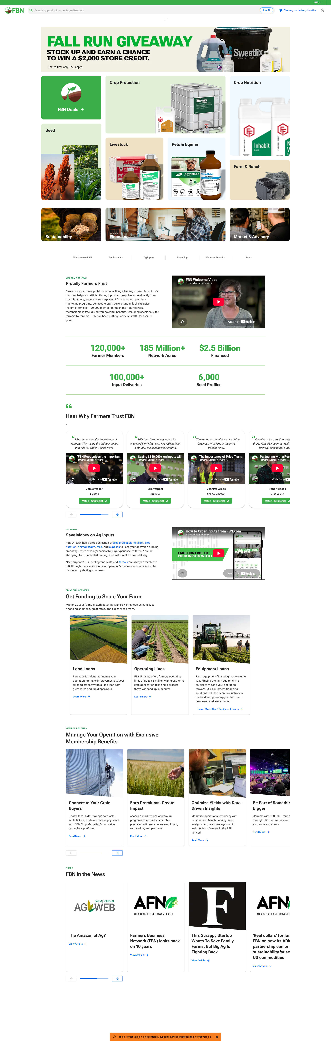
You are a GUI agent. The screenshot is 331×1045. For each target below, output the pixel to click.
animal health (86, 546)
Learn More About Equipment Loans (218, 709)
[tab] (82, 257)
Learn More (79, 696)
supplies (114, 546)
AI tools (123, 562)
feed (99, 546)
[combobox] (146, 10)
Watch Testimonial (92, 500)
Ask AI (266, 10)
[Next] (117, 514)
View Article (76, 943)
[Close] (216, 1036)
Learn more (140, 696)
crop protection (122, 542)
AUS (316, 2)
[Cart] (323, 10)
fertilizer (138, 542)
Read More (75, 836)
